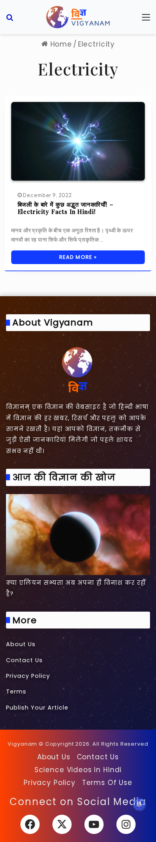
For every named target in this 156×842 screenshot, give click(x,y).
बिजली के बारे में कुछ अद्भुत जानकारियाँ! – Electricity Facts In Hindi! (66, 208)
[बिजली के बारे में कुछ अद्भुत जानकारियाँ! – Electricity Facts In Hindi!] (78, 141)
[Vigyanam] (78, 17)
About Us (21, 644)
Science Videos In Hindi (78, 770)
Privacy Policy (28, 676)
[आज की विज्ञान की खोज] (78, 534)
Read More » (78, 257)
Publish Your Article (37, 708)
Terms (16, 691)
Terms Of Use (107, 782)
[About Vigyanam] (78, 369)
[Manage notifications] (139, 804)
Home (60, 44)
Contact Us (24, 660)
